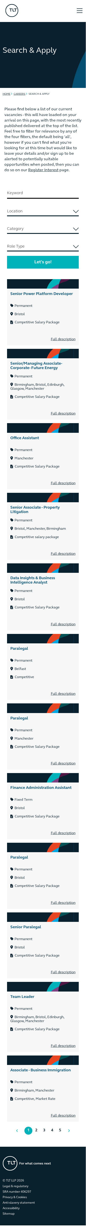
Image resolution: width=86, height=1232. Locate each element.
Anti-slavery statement (19, 1203)
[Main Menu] (79, 11)
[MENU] (79, 8)
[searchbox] (43, 211)
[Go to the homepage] (27, 1163)
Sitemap (9, 1214)
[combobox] (43, 211)
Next (67, 1131)
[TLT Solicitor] (37, 11)
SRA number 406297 (17, 1192)
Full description (63, 339)
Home (6, 94)
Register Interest (43, 170)
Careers (19, 94)
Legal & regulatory (15, 1186)
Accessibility (11, 1208)
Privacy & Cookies (15, 1197)
